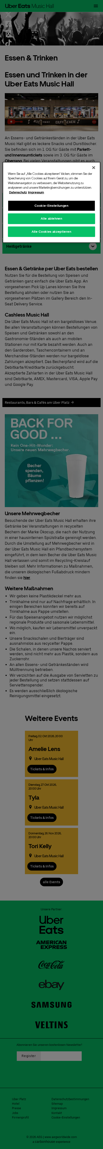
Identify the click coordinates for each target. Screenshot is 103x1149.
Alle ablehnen (51, 218)
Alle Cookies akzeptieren (51, 231)
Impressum (36, 192)
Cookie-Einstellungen (51, 205)
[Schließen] (93, 167)
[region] (52, 202)
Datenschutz (18, 192)
